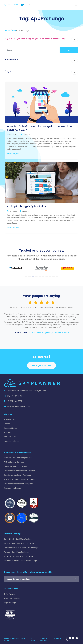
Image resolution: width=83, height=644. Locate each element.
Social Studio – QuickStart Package (18, 556)
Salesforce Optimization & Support (18, 484)
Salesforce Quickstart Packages (17, 475)
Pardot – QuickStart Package (16, 552)
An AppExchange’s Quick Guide (26, 206)
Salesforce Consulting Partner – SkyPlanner (15, 639)
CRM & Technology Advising (15, 466)
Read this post (13, 153)
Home (7, 30)
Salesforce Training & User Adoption (19, 479)
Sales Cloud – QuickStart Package (18, 539)
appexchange (10, 602)
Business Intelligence (12, 488)
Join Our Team (10, 437)
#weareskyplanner (12, 598)
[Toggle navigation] (76, 5)
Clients (7, 424)
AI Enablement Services (14, 462)
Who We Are (9, 419)
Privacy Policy (44, 638)
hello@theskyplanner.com (18, 406)
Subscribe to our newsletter (19, 579)
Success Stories (10, 428)
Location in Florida (11, 441)
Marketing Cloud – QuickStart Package (20, 560)
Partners (7, 432)
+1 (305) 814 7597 (14, 401)
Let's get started (41, 365)
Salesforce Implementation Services (19, 470)
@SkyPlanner (9, 594)
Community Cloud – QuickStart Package (21, 547)
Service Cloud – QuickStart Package (19, 543)
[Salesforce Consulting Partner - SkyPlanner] (17, 5)
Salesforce (26, 135)
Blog (14, 30)
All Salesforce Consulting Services (18, 457)
